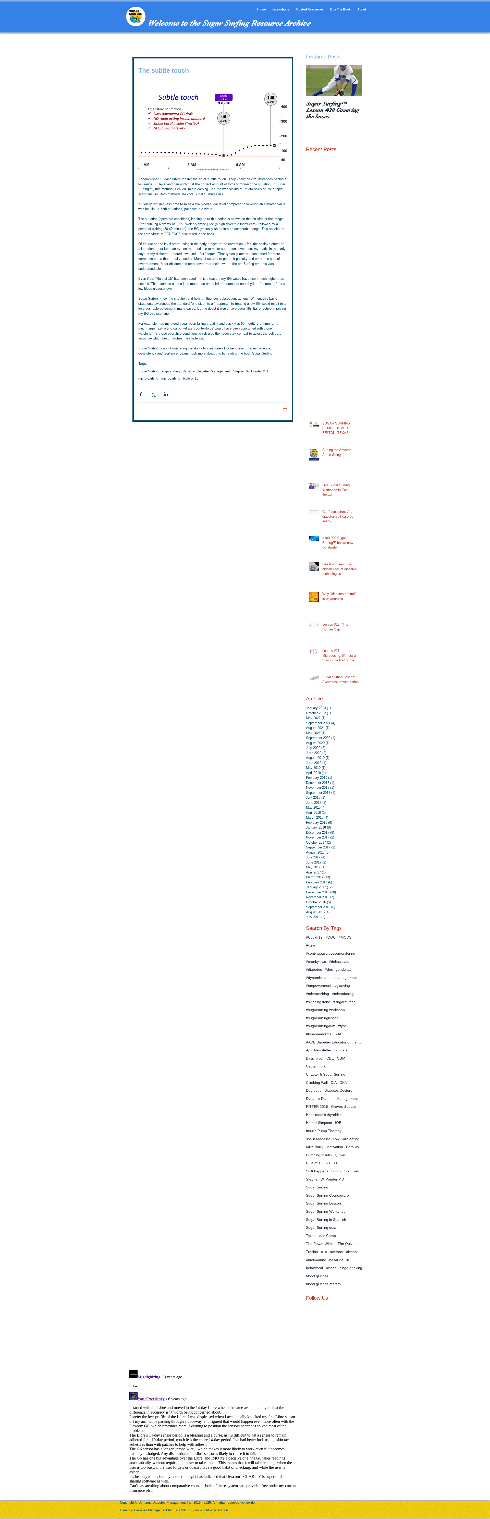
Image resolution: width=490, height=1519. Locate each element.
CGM (341, 1058)
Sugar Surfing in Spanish (326, 1220)
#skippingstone (318, 1002)
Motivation (334, 1147)
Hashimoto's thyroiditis (324, 1115)
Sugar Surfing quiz (321, 1227)
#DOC (331, 937)
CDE (330, 1058)
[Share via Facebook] (140, 394)
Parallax (352, 1147)
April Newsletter (318, 1050)
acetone (336, 1252)
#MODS (345, 937)
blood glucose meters (323, 1284)
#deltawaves (339, 961)
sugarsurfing (171, 371)
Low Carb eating (346, 1139)
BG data (341, 1050)
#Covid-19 (314, 937)
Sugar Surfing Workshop (326, 1211)
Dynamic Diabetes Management (206, 371)
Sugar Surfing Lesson (323, 1203)
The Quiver (347, 1244)
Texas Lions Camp (321, 1236)
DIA (334, 1082)
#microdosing (343, 994)
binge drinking (350, 1268)
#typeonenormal (319, 1034)
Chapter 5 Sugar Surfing (325, 1074)
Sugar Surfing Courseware (327, 1195)
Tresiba (312, 1252)
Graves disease (343, 1106)
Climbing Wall (317, 1082)
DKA (343, 1082)
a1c (324, 1252)
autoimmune (316, 1260)
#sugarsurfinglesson (322, 1018)
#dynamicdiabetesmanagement (331, 978)
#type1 (343, 1026)
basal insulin (339, 1260)
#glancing (342, 985)
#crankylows (316, 961)
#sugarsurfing (344, 1002)
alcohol (352, 1252)
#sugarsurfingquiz (320, 1026)
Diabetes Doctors (338, 1090)
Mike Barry (314, 1147)
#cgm (310, 945)
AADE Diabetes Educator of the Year (334, 1042)
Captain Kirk (316, 1066)
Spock (336, 1171)
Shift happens (317, 1171)
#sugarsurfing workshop (325, 1010)
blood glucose (317, 1276)
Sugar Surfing (148, 371)
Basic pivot (314, 1058)
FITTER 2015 (317, 1106)
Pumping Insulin (319, 1155)
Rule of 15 (190, 378)
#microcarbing (317, 994)
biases (331, 1268)
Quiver (340, 1155)
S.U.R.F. (332, 1163)
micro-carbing (148, 378)
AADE (340, 1034)
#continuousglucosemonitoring (330, 953)
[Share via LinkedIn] (165, 394)
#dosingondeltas (338, 969)
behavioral (314, 1268)
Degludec (313, 1090)
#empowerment (318, 985)
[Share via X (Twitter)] (153, 394)
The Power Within (320, 1244)
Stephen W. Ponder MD (250, 371)
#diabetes (314, 969)
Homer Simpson (319, 1123)
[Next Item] (354, 80)
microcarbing (170, 378)
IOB (338, 1123)
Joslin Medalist (318, 1139)
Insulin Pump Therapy (323, 1131)
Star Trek (351, 1171)
